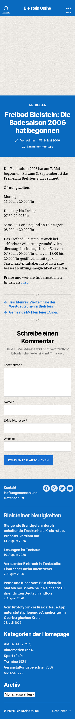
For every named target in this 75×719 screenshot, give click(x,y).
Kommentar (13, 365)
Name (9, 402)
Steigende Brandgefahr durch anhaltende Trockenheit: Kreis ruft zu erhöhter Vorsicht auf (34, 530)
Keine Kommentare (40, 146)
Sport (8, 656)
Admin (30, 140)
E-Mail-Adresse (16, 420)
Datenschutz (14, 498)
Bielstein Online (37, 8)
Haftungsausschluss (20, 493)
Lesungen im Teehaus (22, 550)
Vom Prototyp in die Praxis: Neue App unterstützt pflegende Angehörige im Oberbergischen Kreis (35, 612)
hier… (26, 282)
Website (9, 439)
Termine (11, 661)
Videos (9, 673)
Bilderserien (14, 650)
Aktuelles (37, 104)
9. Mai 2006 (52, 140)
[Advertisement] (37, 56)
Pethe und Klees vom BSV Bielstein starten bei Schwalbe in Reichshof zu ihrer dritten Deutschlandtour (34, 588)
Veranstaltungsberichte (23, 667)
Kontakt (10, 488)
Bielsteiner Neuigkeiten (32, 515)
